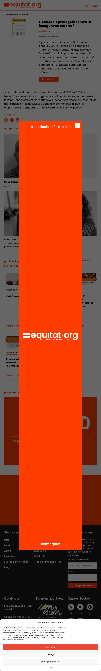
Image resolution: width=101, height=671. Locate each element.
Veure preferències (50, 661)
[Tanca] (77, 125)
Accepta (50, 647)
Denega (51, 654)
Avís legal (50, 667)
